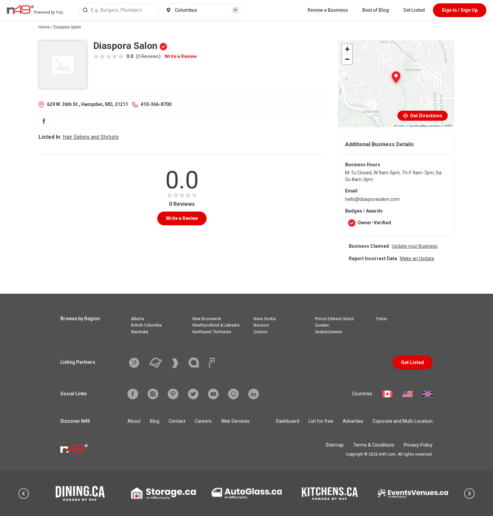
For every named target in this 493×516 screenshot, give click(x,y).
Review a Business (328, 10)
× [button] (235, 10)
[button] (396, 77)
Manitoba (139, 332)
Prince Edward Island (334, 319)
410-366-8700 (156, 104)
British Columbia (146, 325)
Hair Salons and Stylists (91, 137)
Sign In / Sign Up (460, 10)
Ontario (260, 332)
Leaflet (400, 125)
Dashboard (287, 421)
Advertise (353, 421)
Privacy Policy (418, 445)
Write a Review (181, 56)
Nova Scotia (265, 319)
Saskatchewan (328, 332)
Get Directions (425, 115)
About (134, 421)
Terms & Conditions (373, 445)
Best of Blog (375, 10)
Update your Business (415, 246)
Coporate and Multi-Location (403, 421)
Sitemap (335, 445)
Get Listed (414, 10)
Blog (154, 421)
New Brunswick (207, 319)
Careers (203, 421)
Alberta (137, 319)
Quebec (322, 325)
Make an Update (417, 258)
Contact (177, 421)
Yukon (381, 319)
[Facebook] (44, 121)
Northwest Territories (212, 332)
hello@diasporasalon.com (372, 199)
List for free (321, 421)
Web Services (235, 421)
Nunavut (261, 325)
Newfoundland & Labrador (216, 325)
